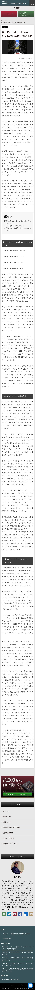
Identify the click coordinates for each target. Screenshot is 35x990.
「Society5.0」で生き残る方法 (14, 226)
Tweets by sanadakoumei (9, 979)
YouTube (9, 14)
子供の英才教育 (8, 833)
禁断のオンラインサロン (10, 844)
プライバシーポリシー (12, 984)
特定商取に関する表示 (22, 984)
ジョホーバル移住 (8, 838)
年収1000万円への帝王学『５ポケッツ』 (25, 13)
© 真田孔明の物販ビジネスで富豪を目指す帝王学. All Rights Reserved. (17, 988)
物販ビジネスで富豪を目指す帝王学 (14, 2)
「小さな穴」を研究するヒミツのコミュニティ (18, 229)
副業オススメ (7, 816)
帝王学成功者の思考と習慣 (11, 827)
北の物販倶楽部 (7, 938)
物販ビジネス (7, 822)
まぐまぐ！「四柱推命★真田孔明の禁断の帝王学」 (17, 934)
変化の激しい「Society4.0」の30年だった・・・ (18, 222)
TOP (3, 20)
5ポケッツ (8, 20)
